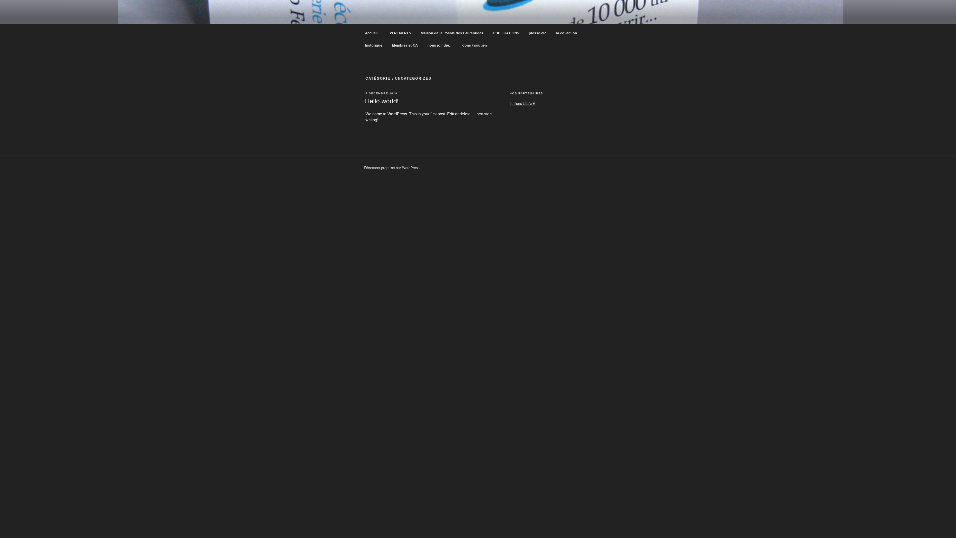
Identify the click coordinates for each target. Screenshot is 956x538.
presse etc (537, 32)
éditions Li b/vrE (522, 103)
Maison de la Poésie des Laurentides (452, 32)
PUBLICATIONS (506, 32)
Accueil (371, 32)
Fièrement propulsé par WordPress (391, 167)
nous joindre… (440, 45)
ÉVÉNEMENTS (399, 32)
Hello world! (382, 100)
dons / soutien (474, 45)
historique (373, 45)
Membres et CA (405, 45)
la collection (566, 32)
